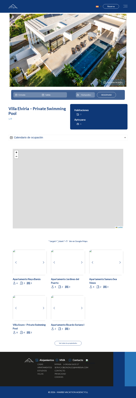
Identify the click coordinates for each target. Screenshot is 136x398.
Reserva (111, 6)
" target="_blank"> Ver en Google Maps (68, 241)
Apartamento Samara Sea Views (103, 281)
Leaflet (120, 227)
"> (9, 119)
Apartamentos (44, 367)
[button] (68, 137)
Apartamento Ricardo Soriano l (67, 324)
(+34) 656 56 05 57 (71, 364)
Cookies (59, 377)
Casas (40, 364)
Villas (40, 374)
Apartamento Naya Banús (27, 279)
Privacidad (60, 374)
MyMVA (58, 364)
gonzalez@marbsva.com (75, 367)
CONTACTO (60, 370)
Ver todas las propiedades (68, 343)
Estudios (42, 370)
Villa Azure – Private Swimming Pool (29, 326)
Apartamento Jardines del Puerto (65, 281)
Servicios (59, 367)
